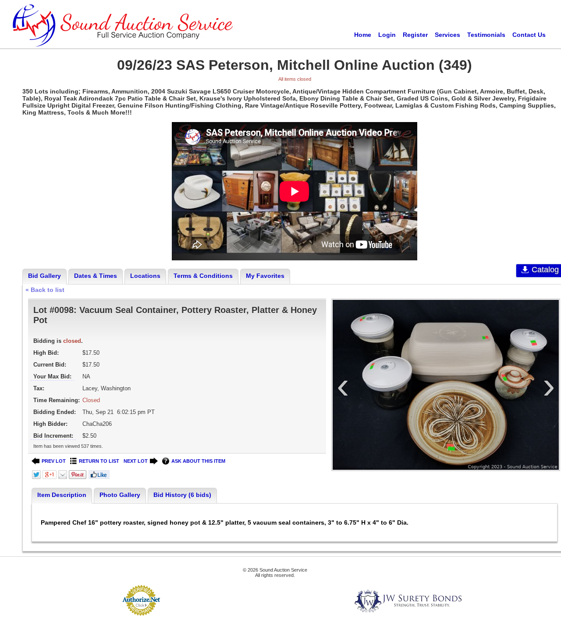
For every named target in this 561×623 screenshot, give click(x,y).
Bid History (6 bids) (182, 494)
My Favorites (265, 275)
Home (362, 34)
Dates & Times (95, 275)
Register (415, 34)
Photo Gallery (119, 494)
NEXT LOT (136, 461)
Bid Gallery (44, 275)
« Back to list (44, 289)
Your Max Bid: (52, 376)
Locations (145, 275)
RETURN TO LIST (99, 461)
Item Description (61, 494)
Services (447, 34)
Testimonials (486, 34)
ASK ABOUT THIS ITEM (198, 461)
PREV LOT (54, 461)
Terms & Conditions (203, 275)
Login (387, 34)
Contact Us (529, 34)
